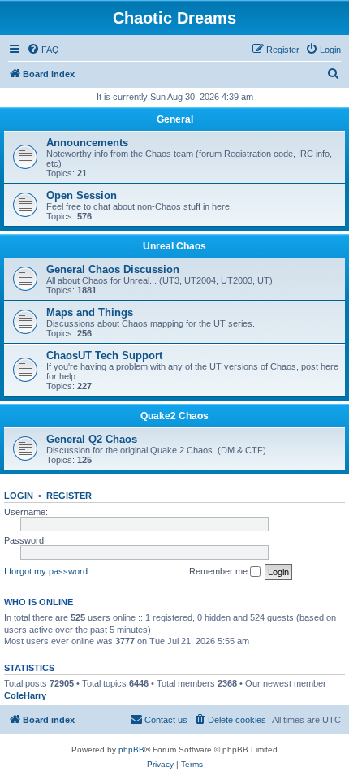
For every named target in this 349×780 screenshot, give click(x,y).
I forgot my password (46, 571)
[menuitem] (43, 49)
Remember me (219, 571)
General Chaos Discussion (112, 269)
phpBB (131, 749)
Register (69, 495)
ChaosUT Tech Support (104, 355)
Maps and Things (89, 312)
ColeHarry (25, 695)
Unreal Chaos (174, 246)
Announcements (87, 142)
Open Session (81, 195)
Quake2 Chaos (174, 416)
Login (18, 495)
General (175, 119)
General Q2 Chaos (91, 439)
